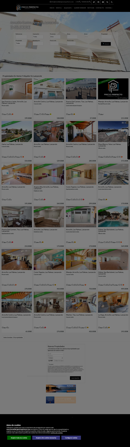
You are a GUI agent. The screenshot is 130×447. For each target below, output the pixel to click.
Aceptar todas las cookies (19, 438)
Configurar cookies (71, 438)
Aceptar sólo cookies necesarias (46, 438)
